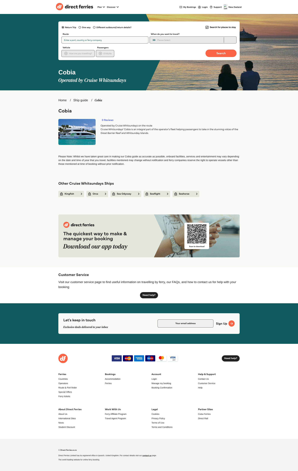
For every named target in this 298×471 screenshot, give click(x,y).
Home (62, 100)
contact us (146, 456)
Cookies (155, 414)
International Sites (67, 418)
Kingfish (69, 194)
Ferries (108, 383)
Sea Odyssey (124, 194)
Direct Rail (203, 418)
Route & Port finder (67, 387)
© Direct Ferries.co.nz (67, 450)
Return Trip (70, 27)
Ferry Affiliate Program (115, 414)
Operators (63, 383)
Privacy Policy (158, 418)
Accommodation (112, 379)
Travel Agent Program (115, 418)
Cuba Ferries (204, 414)
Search (221, 53)
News (61, 422)
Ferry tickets (64, 396)
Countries (63, 379)
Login (154, 379)
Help (200, 387)
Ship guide (80, 100)
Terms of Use (157, 422)
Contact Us (203, 379)
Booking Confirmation (161, 387)
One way (86, 27)
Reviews (107, 120)
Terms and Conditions (161, 427)
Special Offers (65, 392)
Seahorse (184, 194)
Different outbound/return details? (113, 27)
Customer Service (206, 383)
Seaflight (155, 194)
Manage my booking (161, 383)
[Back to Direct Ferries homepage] (74, 7)
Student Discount (66, 427)
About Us (62, 414)
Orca (95, 194)
